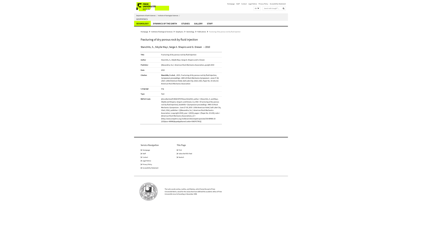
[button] (256, 8)
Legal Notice (252, 4)
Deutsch (181, 157)
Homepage (231, 4)
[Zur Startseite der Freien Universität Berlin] (152, 6)
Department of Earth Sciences (146, 15)
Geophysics (142, 19)
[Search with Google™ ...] (284, 8)
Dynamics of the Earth (165, 23)
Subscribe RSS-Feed (185, 153)
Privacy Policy (263, 4)
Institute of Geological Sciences (169, 15)
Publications (201, 32)
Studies (185, 23)
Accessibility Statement (278, 4)
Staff (238, 4)
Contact (244, 4)
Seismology (142, 23)
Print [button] (180, 150)
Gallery (198, 23)
